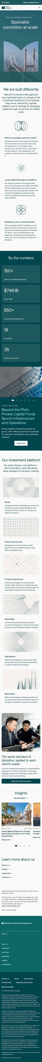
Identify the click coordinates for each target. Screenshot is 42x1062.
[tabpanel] (21, 406)
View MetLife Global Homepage (11, 990)
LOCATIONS (5, 952)
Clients (16, 979)
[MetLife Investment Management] (7, 7)
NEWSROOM (5, 956)
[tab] (13, 400)
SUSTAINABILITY (7, 964)
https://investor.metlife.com (11, 906)
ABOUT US (5, 944)
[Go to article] (16, 845)
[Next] (33, 400)
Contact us (5, 979)
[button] (21, 934)
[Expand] (39, 7)
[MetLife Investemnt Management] (17, 923)
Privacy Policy (6, 982)
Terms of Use (28, 979)
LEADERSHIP (5, 948)
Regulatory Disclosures (24, 982)
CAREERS (4, 960)
